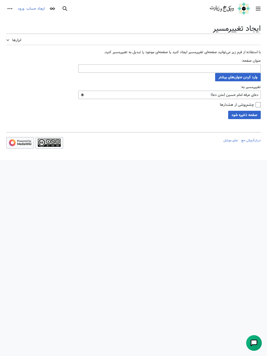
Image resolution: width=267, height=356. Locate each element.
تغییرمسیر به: (251, 87)
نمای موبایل (230, 140)
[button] (258, 8)
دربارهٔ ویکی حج (251, 140)
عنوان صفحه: (251, 61)
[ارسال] (254, 343)
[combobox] (169, 68)
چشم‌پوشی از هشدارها (237, 105)
